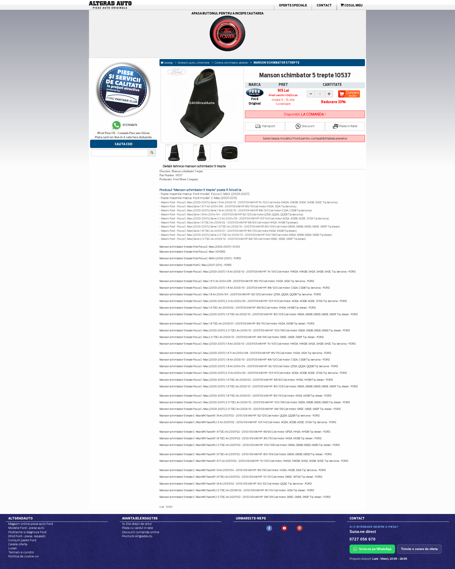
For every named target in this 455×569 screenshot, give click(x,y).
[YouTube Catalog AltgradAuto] (284, 528)
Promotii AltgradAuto (137, 536)
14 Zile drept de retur (137, 524)
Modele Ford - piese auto (26, 528)
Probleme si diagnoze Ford (27, 532)
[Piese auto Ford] (133, 5)
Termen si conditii (21, 552)
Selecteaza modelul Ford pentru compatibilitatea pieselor (305, 138)
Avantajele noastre (140, 518)
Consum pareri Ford (22, 540)
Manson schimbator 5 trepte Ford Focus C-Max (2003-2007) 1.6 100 (199, 246)
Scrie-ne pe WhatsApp (375, 549)
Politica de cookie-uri (23, 556)
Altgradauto (20, 518)
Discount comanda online (140, 532)
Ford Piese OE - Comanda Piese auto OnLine (123, 133)
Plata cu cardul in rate (137, 528)
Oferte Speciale (293, 5)
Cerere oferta (17, 544)
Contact (324, 5)
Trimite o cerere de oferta (419, 549)
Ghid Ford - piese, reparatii (27, 536)
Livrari (12, 548)
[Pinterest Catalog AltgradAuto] (299, 528)
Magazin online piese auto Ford (30, 524)
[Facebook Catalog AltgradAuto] (269, 528)
